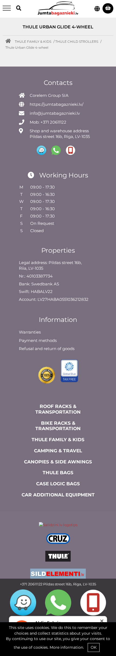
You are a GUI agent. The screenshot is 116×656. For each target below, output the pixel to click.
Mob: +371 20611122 (48, 122)
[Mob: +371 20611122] (93, 602)
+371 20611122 (31, 584)
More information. (67, 647)
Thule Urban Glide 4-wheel (26, 47)
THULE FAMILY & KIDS (33, 41)
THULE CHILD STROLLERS (76, 41)
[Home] (9, 41)
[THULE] (58, 557)
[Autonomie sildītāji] (58, 575)
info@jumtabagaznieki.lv (55, 113)
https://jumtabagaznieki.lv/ (56, 104)
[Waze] (23, 602)
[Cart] (108, 8)
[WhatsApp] (58, 602)
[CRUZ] (58, 539)
